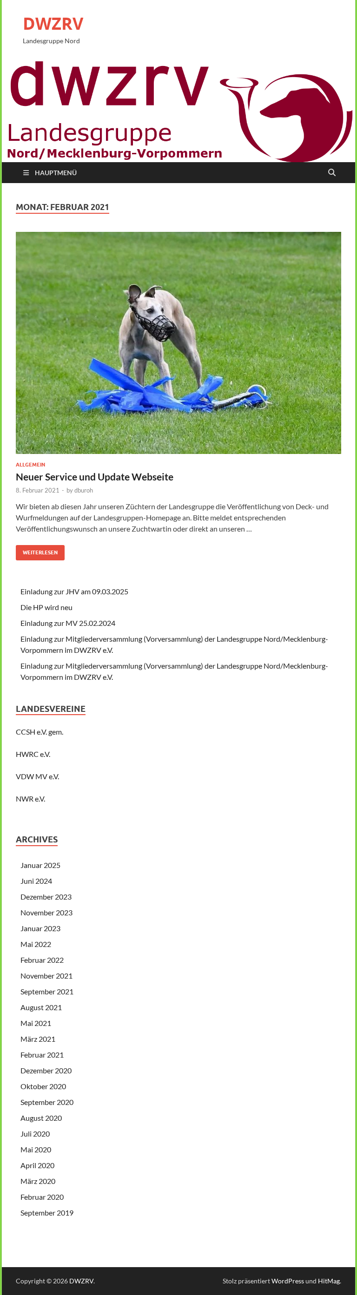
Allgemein (30, 464)
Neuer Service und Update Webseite (94, 476)
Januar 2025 (40, 865)
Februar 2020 (42, 1196)
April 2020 (37, 1165)
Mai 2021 (35, 1023)
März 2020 (37, 1181)
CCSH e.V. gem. (39, 731)
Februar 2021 (42, 1054)
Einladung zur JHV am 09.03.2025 (74, 591)
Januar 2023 (40, 928)
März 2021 (37, 1038)
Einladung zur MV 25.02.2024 (67, 622)
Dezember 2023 (46, 896)
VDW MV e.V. (37, 776)
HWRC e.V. (33, 753)
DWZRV (53, 23)
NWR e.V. (30, 798)
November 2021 (46, 975)
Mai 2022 (35, 944)
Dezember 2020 (46, 1070)
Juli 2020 (35, 1133)
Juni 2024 (36, 880)
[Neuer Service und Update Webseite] (178, 347)
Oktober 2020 (43, 1086)
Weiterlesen (37, 550)
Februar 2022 (42, 959)
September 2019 (46, 1212)
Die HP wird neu (46, 607)
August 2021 (41, 1007)
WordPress (287, 1281)
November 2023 (46, 912)
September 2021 (46, 991)
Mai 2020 (35, 1149)
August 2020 (41, 1117)
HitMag (329, 1281)
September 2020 (46, 1102)
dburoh (83, 490)
